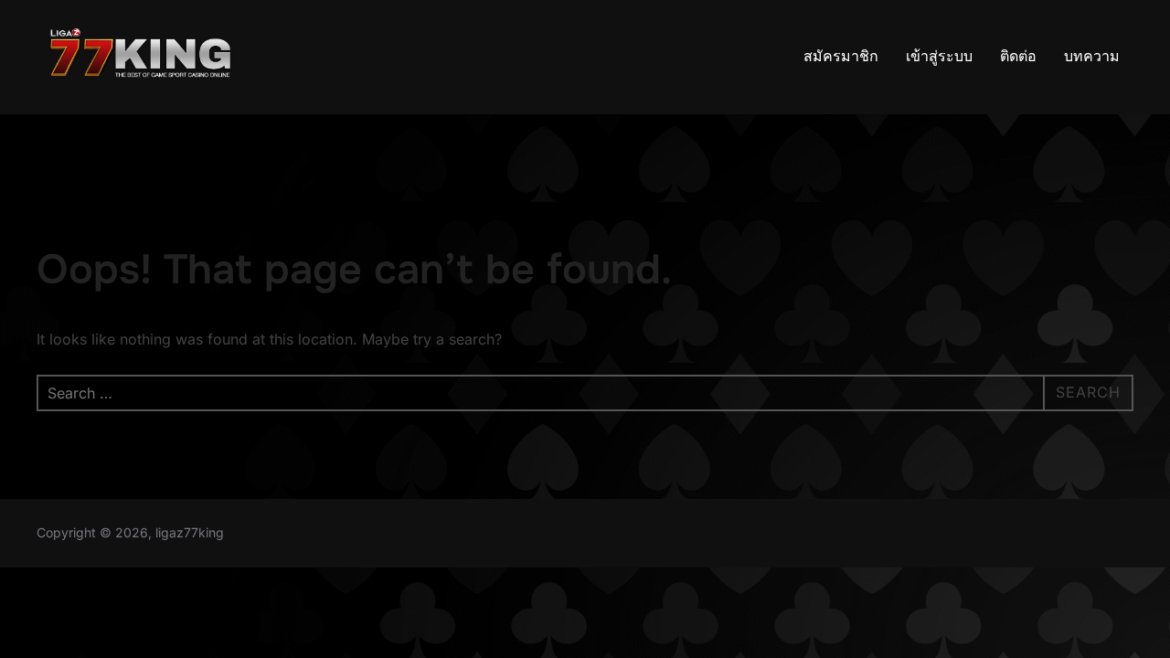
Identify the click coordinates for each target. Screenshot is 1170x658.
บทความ (1092, 56)
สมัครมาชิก (840, 56)
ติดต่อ (1018, 56)
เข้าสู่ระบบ (939, 56)
